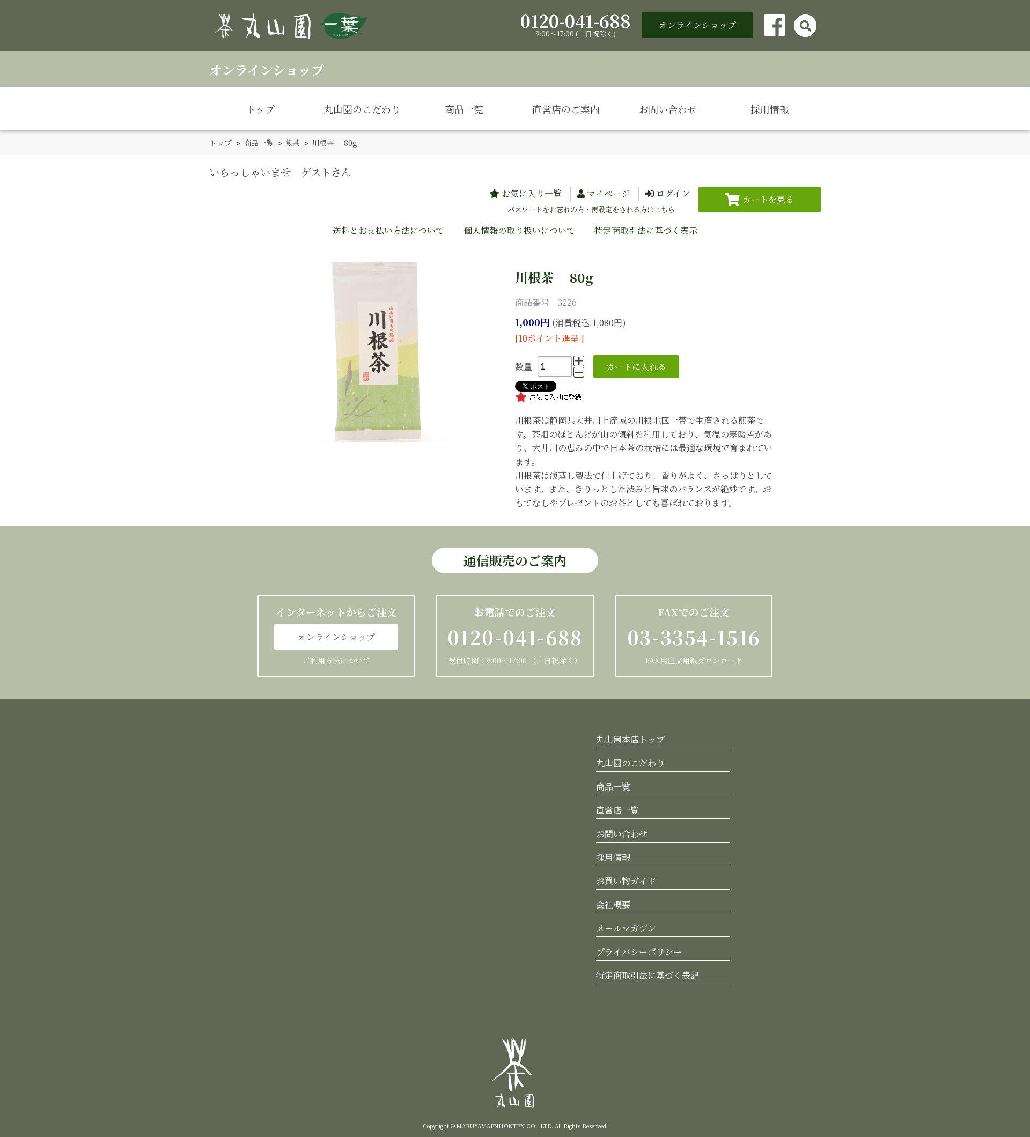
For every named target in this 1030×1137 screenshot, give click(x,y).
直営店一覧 (617, 810)
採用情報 (770, 109)
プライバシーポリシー (639, 952)
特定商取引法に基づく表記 (647, 975)
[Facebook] (774, 25)
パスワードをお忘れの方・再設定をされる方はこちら (591, 209)
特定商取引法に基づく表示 (645, 230)
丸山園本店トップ (630, 739)
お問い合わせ (668, 109)
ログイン (673, 193)
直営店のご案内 (566, 109)
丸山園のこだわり (362, 109)
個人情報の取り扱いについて (519, 230)
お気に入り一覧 (532, 193)
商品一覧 (464, 109)
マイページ (608, 193)
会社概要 (613, 904)
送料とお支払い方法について (388, 230)
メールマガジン (626, 928)
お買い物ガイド (626, 881)
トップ (260, 109)
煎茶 (292, 142)
